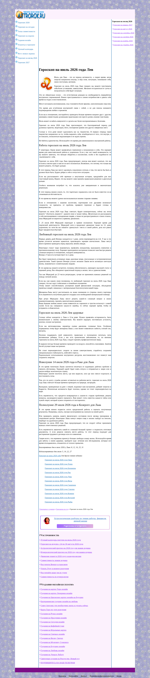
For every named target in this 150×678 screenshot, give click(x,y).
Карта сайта (73, 676)
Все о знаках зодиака (26, 54)
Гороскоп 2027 (24, 62)
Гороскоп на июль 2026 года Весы (58, 481)
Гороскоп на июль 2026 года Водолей (60, 498)
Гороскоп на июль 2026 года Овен (58, 460)
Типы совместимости (26, 31)
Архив (118, 676)
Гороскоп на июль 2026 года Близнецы (60, 468)
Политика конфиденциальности (102, 676)
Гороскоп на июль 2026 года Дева (58, 477)
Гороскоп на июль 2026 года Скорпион (60, 485)
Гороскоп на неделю (26, 36)
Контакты (62, 676)
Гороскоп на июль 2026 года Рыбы (58, 502)
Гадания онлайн (24, 40)
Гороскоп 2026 (24, 23)
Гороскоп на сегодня (26, 27)
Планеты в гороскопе (26, 45)
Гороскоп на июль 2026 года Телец (59, 464)
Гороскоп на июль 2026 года (50, 456)
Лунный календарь (25, 49)
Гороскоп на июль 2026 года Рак (58, 473)
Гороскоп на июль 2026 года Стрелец (60, 489)
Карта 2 (84, 676)
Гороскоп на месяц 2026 (27, 58)
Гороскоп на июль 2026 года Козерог (59, 494)
